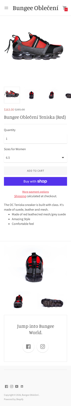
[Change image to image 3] (52, 95)
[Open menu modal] (6, 8)
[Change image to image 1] (12, 95)
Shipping (20, 196)
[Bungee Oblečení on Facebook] (6, 386)
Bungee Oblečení (30, 394)
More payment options (35, 191)
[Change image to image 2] (32, 95)
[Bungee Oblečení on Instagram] (11, 386)
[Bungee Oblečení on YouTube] (16, 386)
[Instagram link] (43, 346)
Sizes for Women (15, 149)
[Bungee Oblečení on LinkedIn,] (21, 386)
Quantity (9, 130)
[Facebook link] (28, 346)
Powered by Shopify (13, 399)
